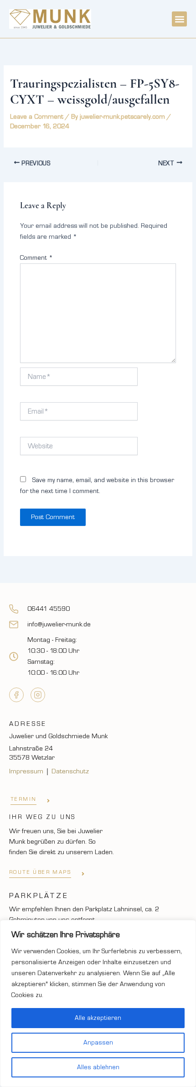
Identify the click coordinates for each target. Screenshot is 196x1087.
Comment (36, 258)
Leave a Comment (36, 117)
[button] (179, 18)
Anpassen (98, 1042)
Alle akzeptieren (98, 1018)
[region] (98, 1003)
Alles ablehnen (98, 1067)
